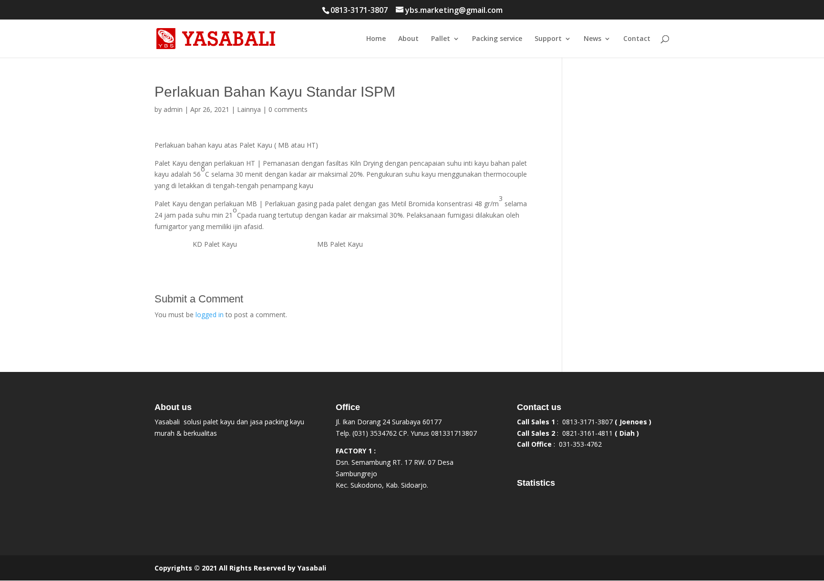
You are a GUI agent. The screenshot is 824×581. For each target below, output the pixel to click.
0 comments (288, 109)
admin (173, 109)
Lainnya (249, 109)
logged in (210, 314)
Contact (636, 39)
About (408, 39)
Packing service (497, 39)
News (592, 39)
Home (376, 39)
